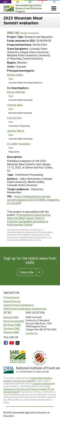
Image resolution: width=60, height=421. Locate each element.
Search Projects (12, 301)
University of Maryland (42, 383)
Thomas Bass (15, 104)
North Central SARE (14, 321)
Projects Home (11, 297)
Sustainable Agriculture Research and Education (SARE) (28, 379)
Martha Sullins (15, 74)
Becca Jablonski (16, 91)
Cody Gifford (14, 117)
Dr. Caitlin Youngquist (18, 143)
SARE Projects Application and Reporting (25, 308)
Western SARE (11, 332)
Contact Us (32, 333)
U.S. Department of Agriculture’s (27, 387)
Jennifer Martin (15, 130)
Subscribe (27, 272)
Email (10, 78)
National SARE (11, 317)
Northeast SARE (12, 324)
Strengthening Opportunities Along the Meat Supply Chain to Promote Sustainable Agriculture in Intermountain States (29, 219)
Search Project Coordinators (19, 305)
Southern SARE (12, 328)
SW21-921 (23, 32)
